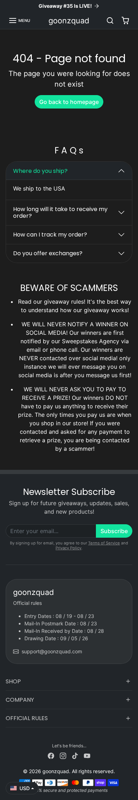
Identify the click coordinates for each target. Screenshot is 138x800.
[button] (19, 20)
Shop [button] (13, 681)
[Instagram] (63, 755)
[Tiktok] (75, 755)
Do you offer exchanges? (47, 253)
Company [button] (20, 700)
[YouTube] (87, 755)
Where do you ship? (40, 171)
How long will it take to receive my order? (60, 212)
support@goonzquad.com (52, 651)
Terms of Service (104, 543)
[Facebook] (51, 755)
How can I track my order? (50, 234)
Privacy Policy (68, 547)
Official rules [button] (27, 718)
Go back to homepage (69, 101)
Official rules (27, 603)
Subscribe (114, 531)
